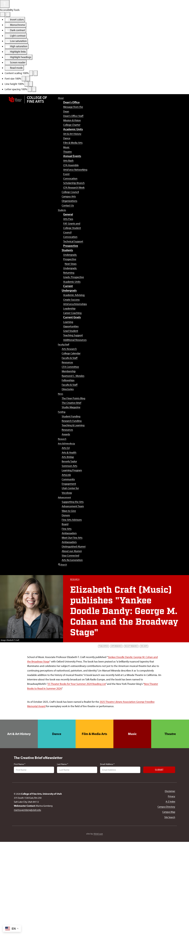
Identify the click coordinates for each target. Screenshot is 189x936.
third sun (98, 834)
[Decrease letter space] (30, 89)
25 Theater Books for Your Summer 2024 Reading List (77, 684)
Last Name (62, 764)
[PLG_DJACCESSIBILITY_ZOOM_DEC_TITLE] (31, 73)
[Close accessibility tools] (8, 14)
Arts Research (116, 646)
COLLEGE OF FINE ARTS (37, 99)
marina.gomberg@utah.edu (27, 810)
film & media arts (94, 734)
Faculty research (131, 646)
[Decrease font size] (24, 78)
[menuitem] (61, 98)
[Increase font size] (28, 78)
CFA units (144, 646)
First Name (19, 764)
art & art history (19, 734)
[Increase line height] (31, 84)
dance (56, 734)
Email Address (107, 764)
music (132, 734)
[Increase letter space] (34, 89)
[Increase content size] (36, 73)
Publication (103, 646)
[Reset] (2, 14)
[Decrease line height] (26, 84)
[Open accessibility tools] (4, 4)
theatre (170, 734)
